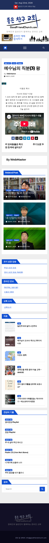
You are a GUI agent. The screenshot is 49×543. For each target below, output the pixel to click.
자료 (19, 323)
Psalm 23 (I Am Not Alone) (16, 452)
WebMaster (11, 74)
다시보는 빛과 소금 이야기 (21, 192)
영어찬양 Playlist (12, 422)
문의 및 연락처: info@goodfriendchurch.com (30, 538)
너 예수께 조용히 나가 (13, 462)
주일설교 (20, 63)
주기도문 (37, 144)
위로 (8, 242)
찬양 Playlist (10, 432)
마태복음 (8, 190)
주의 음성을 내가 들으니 (14, 473)
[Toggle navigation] (25, 48)
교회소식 (7, 307)
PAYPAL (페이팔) (11, 287)
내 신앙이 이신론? (16, 217)
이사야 (14, 63)
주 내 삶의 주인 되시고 (14, 442)
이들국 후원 (9, 292)
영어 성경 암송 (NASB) (13, 272)
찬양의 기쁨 (9, 419)
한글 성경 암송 (10, 268)
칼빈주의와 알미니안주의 (27, 326)
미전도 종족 (21, 355)
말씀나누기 (7, 63)
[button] (44, 48)
